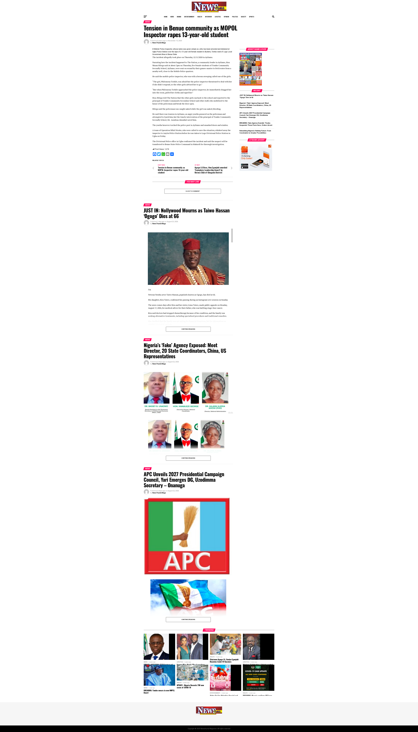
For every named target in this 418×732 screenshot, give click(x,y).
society (243, 16)
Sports (251, 16)
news (172, 16)
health (199, 16)
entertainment (189, 16)
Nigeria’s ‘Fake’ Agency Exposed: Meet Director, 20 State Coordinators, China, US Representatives (255, 105)
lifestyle (218, 16)
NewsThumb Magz (159, 43)
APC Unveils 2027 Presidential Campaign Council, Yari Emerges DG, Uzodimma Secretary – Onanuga (254, 115)
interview (208, 16)
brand (179, 16)
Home (165, 16)
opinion (226, 16)
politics (235, 16)
